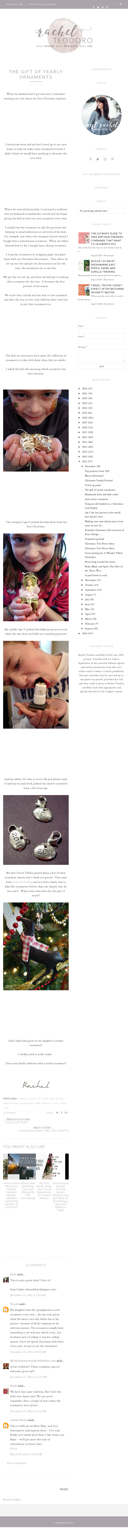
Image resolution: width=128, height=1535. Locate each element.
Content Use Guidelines (42, 4)
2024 (85, 398)
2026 (85, 388)
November (91, 580)
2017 (85, 432)
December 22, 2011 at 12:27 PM (28, 1377)
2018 (85, 427)
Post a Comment (17, 1463)
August (89, 594)
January (89, 628)
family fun (27, 1099)
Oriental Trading (22, 882)
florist (13, 1448)
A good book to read (96, 575)
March (89, 619)
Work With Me (14, 4)
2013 (85, 452)
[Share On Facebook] (61, 1112)
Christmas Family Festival (99, 480)
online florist (18, 1420)
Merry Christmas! (94, 475)
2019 (85, 422)
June (88, 604)
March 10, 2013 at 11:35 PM (26, 1454)
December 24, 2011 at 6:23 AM (28, 1411)
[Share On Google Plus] (66, 1112)
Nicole (14, 1304)
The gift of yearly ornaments (100, 490)
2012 (85, 456)
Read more (109, 255)
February (90, 623)
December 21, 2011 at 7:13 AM (27, 1295)
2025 (85, 393)
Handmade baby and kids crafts (101, 494)
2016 (85, 437)
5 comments (9, 1113)
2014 (85, 447)
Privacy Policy (12, 1499)
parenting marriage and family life (31, 1103)
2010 (85, 633)
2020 (85, 417)
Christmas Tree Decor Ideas (100, 543)
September (91, 590)
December (91, 466)
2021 (85, 413)
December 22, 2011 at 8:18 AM (28, 1352)
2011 (85, 461)
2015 (85, 442)
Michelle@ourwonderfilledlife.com (33, 1361)
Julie (13, 1274)
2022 (85, 408)
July (87, 599)
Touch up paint (93, 485)
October (89, 585)
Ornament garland (94, 539)
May (87, 609)
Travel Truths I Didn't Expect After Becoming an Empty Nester (107, 289)
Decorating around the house (100, 562)
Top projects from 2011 (97, 471)
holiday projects (50, 1099)
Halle (13, 1386)
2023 (85, 403)
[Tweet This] (57, 1112)
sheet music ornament (96, 499)
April (88, 614)
